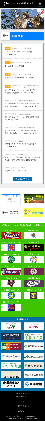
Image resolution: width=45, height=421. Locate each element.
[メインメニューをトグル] (40, 4)
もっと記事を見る (22, 179)
